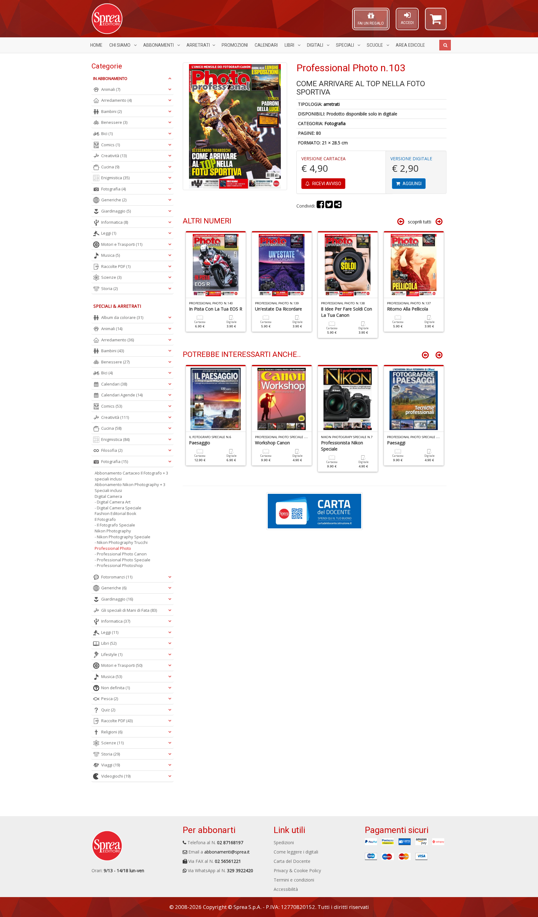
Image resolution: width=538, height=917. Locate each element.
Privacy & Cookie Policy (297, 870)
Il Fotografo (105, 519)
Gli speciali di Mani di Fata (129, 610)
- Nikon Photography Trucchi (121, 542)
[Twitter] (329, 206)
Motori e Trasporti (121, 244)
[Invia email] (338, 206)
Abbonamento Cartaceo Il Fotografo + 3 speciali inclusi (131, 476)
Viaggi (110, 765)
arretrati (331, 104)
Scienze (111, 277)
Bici (107, 133)
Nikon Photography (113, 531)
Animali (110, 89)
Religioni (111, 732)
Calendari (266, 45)
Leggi (108, 233)
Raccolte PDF (115, 266)
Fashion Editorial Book (115, 513)
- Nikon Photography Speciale (122, 537)
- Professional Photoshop (119, 565)
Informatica (114, 222)
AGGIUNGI (412, 183)
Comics (110, 144)
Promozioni (235, 45)
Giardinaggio (116, 211)
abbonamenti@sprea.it (227, 852)
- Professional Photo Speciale (122, 560)
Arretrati (198, 45)
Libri (290, 45)
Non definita (115, 687)
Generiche (113, 200)
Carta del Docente (292, 861)
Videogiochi (115, 776)
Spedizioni (284, 842)
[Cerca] (445, 45)
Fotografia (335, 123)
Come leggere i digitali (296, 852)
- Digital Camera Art (112, 502)
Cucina (110, 167)
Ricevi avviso (326, 183)
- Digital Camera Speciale (118, 508)
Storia (109, 288)
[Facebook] (320, 206)
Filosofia (111, 450)
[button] (435, 21)
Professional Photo (113, 548)
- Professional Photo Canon (121, 554)
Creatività (114, 155)
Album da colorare (122, 317)
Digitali (315, 45)
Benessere (114, 122)
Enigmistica (115, 177)
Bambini (111, 111)
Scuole (375, 45)
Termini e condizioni (294, 880)
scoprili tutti (419, 222)
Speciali (345, 45)
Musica (110, 255)
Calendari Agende (122, 395)
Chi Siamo (120, 45)
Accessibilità (286, 889)
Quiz (108, 710)
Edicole (410, 45)
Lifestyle (111, 654)
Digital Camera (108, 496)
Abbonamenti (159, 45)
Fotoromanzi (116, 577)
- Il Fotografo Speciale (115, 525)
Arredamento (116, 100)
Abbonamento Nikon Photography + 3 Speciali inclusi (130, 487)
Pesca (109, 698)
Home (96, 45)
